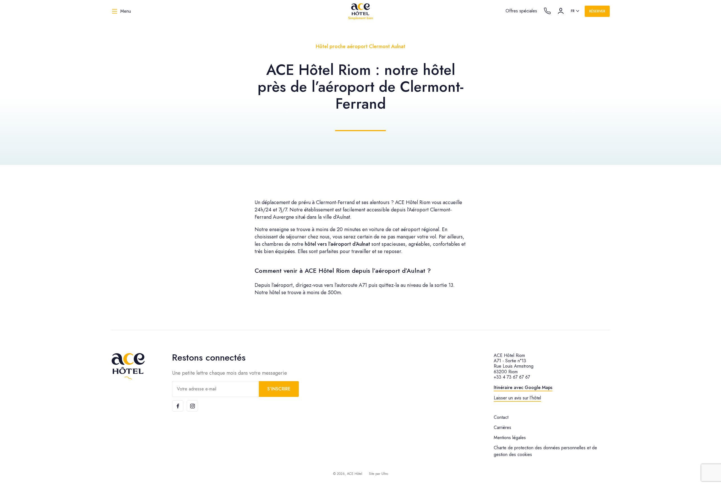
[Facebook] (177, 406)
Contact (501, 417)
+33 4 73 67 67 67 (512, 377)
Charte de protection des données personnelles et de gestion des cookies (545, 451)
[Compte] (560, 11)
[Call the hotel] (547, 11)
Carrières (502, 427)
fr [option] (573, 11)
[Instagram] (192, 406)
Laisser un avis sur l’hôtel (517, 398)
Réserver (597, 11)
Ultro (384, 473)
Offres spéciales (521, 11)
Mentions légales (510, 437)
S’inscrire (278, 389)
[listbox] (575, 11)
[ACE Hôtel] (360, 11)
